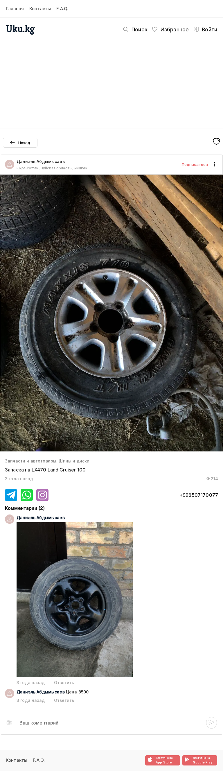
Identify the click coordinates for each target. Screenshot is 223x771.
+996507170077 (198, 495)
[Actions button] (214, 164)
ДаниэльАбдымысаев (41, 517)
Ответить (64, 682)
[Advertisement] (111, 80)
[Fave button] (216, 142)
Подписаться (195, 164)
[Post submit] (211, 723)
